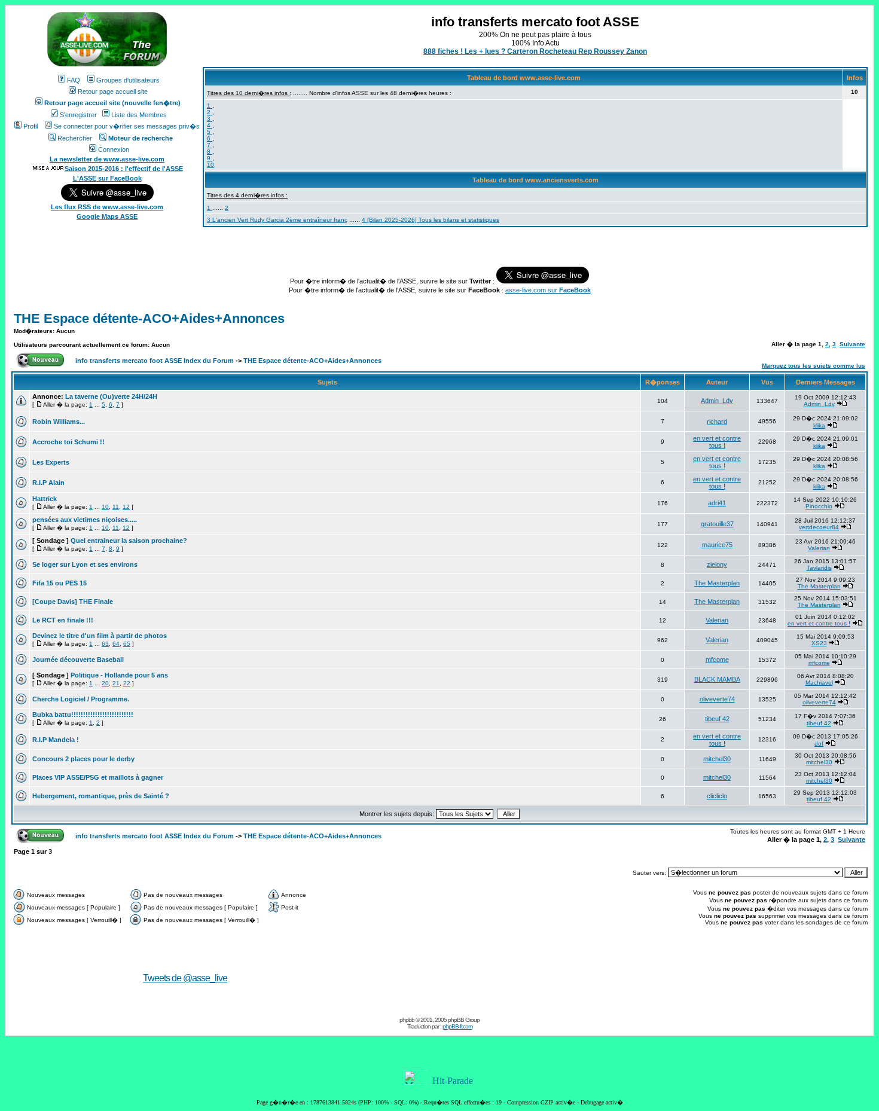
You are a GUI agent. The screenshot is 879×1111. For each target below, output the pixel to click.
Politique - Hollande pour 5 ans (119, 675)
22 (126, 683)
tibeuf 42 (717, 718)
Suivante (852, 344)
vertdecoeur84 (819, 527)
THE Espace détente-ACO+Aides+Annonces (149, 318)
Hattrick (44, 498)
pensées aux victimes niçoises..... (84, 519)
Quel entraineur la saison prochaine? (129, 540)
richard (717, 421)
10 (210, 164)
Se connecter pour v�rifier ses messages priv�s (127, 126)
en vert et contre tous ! (717, 442)
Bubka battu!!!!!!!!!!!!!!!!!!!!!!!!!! (82, 714)
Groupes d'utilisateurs (128, 80)
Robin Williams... (58, 421)
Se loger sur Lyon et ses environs (85, 564)
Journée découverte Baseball (78, 659)
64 (116, 643)
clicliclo (717, 795)
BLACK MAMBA (717, 679)
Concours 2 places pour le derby (83, 758)
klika (819, 425)
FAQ (73, 80)
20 (105, 683)
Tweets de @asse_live (185, 978)
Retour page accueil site (113, 91)
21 (116, 683)
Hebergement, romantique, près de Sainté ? (100, 795)
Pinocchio (818, 506)
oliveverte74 (717, 699)
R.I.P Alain (48, 482)
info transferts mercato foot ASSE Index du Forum (154, 360)
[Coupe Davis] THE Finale (72, 601)
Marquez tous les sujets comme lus (813, 365)
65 (126, 643)
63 (105, 643)
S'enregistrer (78, 114)
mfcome (717, 659)
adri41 (717, 502)
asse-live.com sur (548, 290)
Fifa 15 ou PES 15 (59, 583)
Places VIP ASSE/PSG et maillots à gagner (97, 777)
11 (115, 506)
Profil (30, 126)
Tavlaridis (819, 567)
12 (126, 506)
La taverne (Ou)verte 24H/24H (111, 396)
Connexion (113, 149)
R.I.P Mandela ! (55, 739)
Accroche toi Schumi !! (68, 441)
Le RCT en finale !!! (62, 620)
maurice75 (717, 544)
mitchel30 (717, 758)
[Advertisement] (596, 961)
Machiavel (819, 682)
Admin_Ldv (717, 400)
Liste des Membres (139, 114)
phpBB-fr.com (457, 1026)
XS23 (819, 643)
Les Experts (50, 462)
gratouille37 (717, 523)
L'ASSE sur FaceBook (107, 178)
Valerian (819, 548)
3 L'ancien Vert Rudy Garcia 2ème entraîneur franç (277, 219)
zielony (717, 564)
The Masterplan (717, 583)
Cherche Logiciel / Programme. (80, 699)
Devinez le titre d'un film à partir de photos (99, 635)
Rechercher (74, 138)
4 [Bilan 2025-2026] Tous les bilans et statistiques (430, 219)
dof (818, 743)
